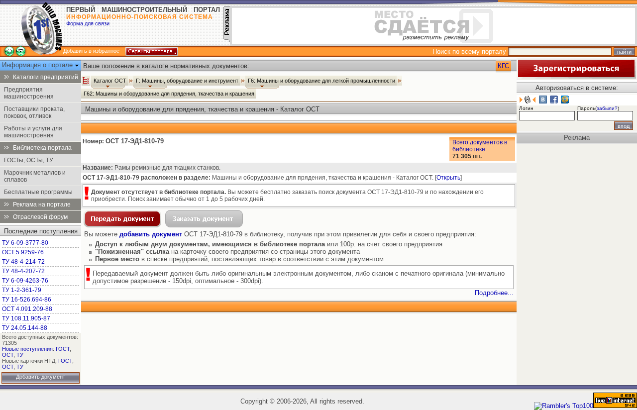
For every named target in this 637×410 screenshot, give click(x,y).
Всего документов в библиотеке (479, 146)
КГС (503, 66)
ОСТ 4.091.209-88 (27, 309)
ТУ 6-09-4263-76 (25, 280)
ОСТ (7, 355)
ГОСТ (63, 349)
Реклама (577, 137)
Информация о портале (38, 65)
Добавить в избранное (91, 51)
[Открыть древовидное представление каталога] (86, 81)
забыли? (607, 108)
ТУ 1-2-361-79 (21, 290)
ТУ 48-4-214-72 (23, 261)
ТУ (19, 355)
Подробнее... (494, 293)
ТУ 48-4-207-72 (23, 271)
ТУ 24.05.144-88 (24, 327)
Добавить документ (40, 377)
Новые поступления (27, 349)
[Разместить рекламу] (226, 39)
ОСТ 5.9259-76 (23, 252)
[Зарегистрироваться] (576, 76)
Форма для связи (87, 23)
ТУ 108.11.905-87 (26, 318)
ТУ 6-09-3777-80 (25, 242)
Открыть (448, 177)
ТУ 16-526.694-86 (26, 299)
